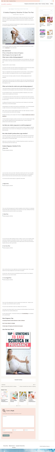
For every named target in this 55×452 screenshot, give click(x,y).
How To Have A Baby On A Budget (8, 323)
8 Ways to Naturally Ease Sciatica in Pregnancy (12, 52)
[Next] (35, 398)
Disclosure (7, 47)
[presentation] (4, 395)
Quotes (36, 3)
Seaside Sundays (16, 14)
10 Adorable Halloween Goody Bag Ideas (49, 24)
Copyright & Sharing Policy (20, 445)
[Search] (51, 11)
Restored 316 (52, 446)
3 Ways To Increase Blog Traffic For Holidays (8, 385)
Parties (39, 3)
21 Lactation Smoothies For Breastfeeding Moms (32, 400)
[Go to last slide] (1, 398)
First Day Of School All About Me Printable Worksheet (4, 400)
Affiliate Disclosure (12, 445)
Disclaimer (14, 447)
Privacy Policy (10, 432)
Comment (5, 416)
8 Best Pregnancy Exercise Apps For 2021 (11, 55)
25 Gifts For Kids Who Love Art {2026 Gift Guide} (13, 400)
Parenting (43, 3)
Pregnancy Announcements (29, 3)
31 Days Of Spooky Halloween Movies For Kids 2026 (50, 37)
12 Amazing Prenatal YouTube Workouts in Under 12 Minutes (13, 320)
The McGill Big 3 (25, 313)
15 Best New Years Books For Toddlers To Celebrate (23, 400)
